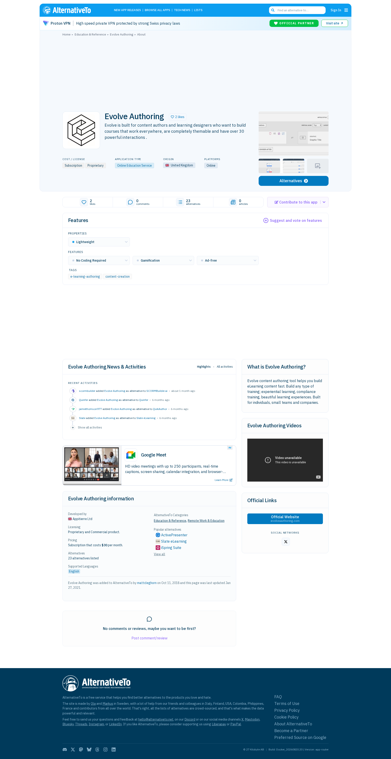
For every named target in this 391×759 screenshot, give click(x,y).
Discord (189, 719)
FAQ (278, 696)
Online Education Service (134, 165)
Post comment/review (149, 638)
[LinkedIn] (113, 749)
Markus (108, 703)
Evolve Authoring (114, 391)
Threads (81, 724)
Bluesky (68, 724)
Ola (93, 703)
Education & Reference (170, 521)
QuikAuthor (160, 409)
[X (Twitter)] (73, 749)
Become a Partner (291, 730)
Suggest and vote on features (296, 220)
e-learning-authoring (85, 276)
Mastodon (252, 719)
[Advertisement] (195, 72)
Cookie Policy (286, 717)
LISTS (198, 10)
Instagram (96, 724)
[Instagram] (105, 749)
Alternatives (290, 180)
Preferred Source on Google (300, 737)
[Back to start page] (73, 10)
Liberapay (219, 724)
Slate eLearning (145, 418)
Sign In (336, 10)
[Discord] (64, 749)
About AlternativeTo (293, 723)
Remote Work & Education (206, 521)
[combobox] (297, 10)
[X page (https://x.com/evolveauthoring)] (286, 542)
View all (159, 554)
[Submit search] (272, 10)
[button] (177, 117)
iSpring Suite (171, 547)
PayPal (235, 724)
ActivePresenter (174, 535)
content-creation (117, 276)
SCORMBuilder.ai (156, 391)
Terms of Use (286, 703)
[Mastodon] (81, 749)
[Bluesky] (89, 749)
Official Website (285, 519)
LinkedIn (115, 724)
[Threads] (97, 749)
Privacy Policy (287, 710)
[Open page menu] (346, 10)
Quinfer (143, 400)
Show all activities (90, 427)
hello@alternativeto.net (155, 719)
